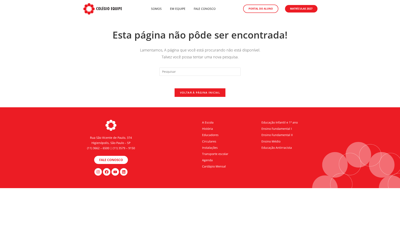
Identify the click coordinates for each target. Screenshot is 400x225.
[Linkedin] (124, 172)
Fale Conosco (205, 9)
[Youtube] (115, 172)
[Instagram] (98, 172)
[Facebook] (106, 172)
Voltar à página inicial (200, 92)
